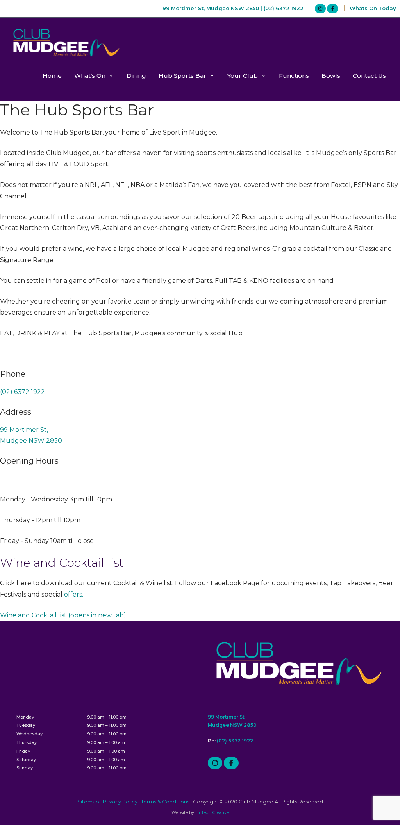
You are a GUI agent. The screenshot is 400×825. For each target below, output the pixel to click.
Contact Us (369, 75)
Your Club (242, 75)
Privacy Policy (120, 801)
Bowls (330, 75)
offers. (74, 594)
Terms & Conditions (165, 801)
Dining (136, 75)
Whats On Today (373, 8)
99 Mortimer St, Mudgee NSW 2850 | (213, 8)
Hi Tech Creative (212, 812)
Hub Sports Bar (182, 75)
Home (52, 75)
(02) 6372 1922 (284, 8)
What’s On (89, 75)
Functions (294, 75)
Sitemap (88, 801)
